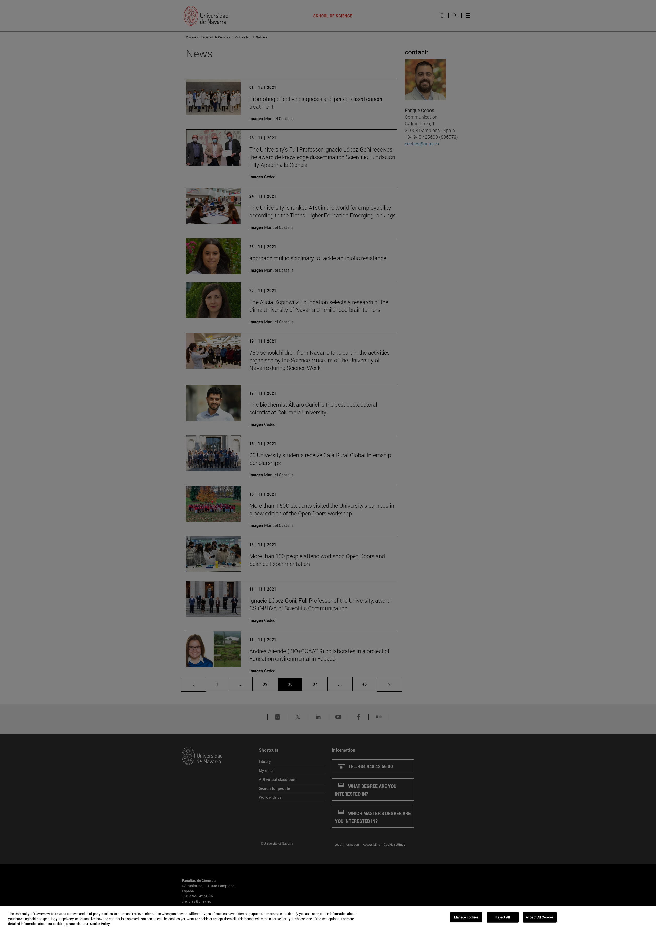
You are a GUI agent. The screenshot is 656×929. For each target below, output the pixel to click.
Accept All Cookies (540, 917)
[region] (328, 917)
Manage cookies (466, 917)
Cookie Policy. (100, 923)
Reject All (502, 917)
